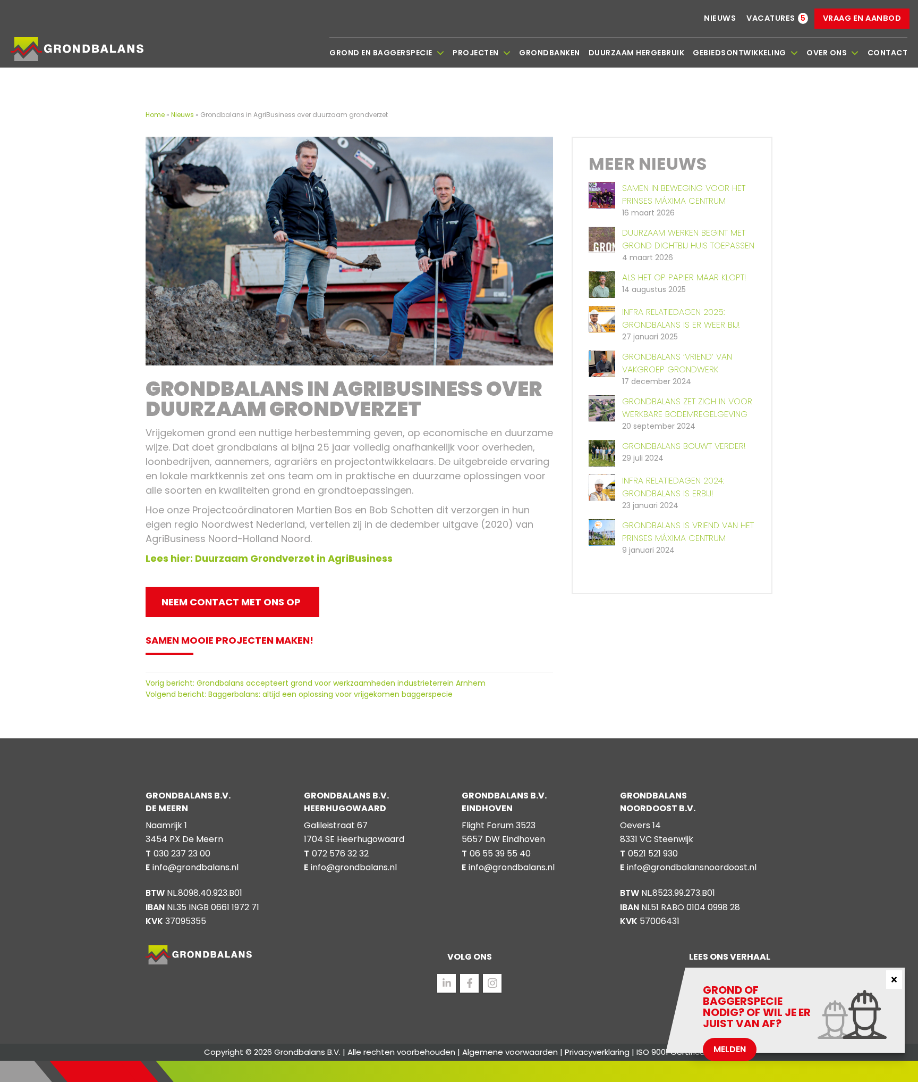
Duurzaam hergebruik (637, 52)
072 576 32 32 (340, 853)
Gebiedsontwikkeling (739, 52)
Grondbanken (549, 52)
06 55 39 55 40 (500, 853)
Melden (729, 1049)
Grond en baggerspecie (380, 52)
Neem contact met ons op (231, 602)
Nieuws (720, 18)
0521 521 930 (653, 853)
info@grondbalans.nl (195, 867)
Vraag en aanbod (862, 18)
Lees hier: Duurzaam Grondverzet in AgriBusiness (269, 558)
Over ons (826, 52)
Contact (888, 52)
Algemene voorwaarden (510, 1052)
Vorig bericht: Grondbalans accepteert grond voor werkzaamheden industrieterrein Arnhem (316, 683)
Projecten (476, 52)
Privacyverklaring (597, 1052)
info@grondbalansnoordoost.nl (691, 867)
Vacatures (770, 18)
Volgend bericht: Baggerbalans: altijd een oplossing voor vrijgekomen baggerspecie (299, 694)
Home (156, 114)
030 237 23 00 (182, 853)
